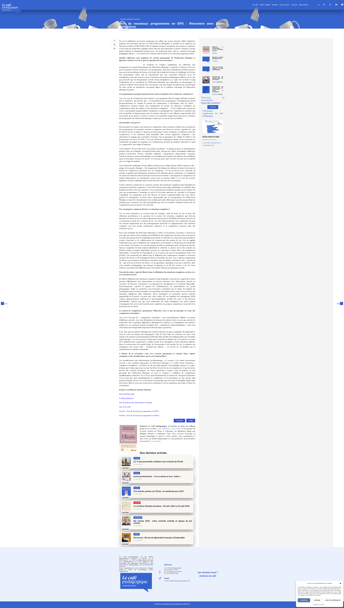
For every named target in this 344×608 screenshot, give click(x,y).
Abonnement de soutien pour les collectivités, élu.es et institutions (217, 89)
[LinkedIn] (336, 4)
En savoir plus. (155, 441)
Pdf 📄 (191, 420)
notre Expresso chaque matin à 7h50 (136, 568)
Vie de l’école (284, 5)
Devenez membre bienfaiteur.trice (217, 58)
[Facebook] (330, 4)
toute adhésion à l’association (169, 429)
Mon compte (303, 5)
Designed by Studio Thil (182, 604)
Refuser (317, 600)
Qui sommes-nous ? (208, 572)
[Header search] (318, 4)
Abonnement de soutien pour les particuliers (217, 78)
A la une (255, 5)
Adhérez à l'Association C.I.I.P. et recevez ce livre (217, 48)
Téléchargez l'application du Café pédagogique (212, 113)
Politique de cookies (318, 604)
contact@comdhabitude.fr (211, 143)
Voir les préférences (332, 600)
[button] (340, 583)
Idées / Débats (265, 5)
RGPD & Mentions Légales (166, 604)
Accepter (304, 600)
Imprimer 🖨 (179, 420)
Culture (294, 5)
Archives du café (207, 576)
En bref (275, 5)
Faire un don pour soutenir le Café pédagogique (217, 68)
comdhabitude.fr (208, 145)
